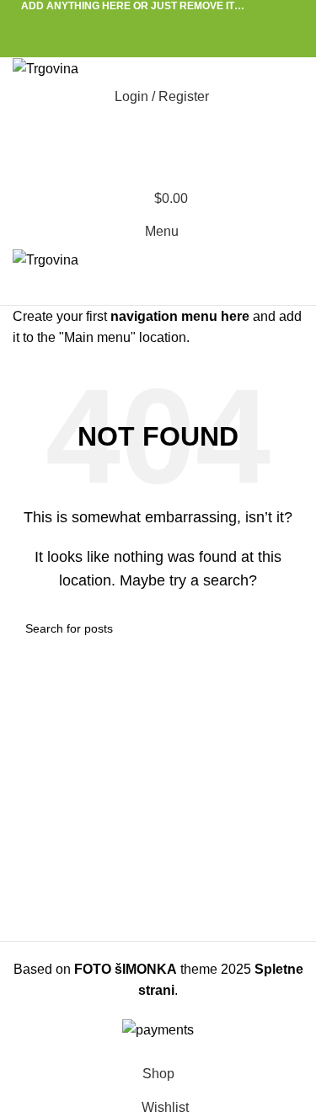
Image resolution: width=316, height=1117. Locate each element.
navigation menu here (179, 316)
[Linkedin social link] (177, 23)
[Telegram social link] (196, 23)
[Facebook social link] (119, 23)
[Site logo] (45, 68)
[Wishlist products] (158, 164)
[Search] (158, 130)
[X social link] (138, 23)
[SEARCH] (284, 628)
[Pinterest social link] (158, 23)
